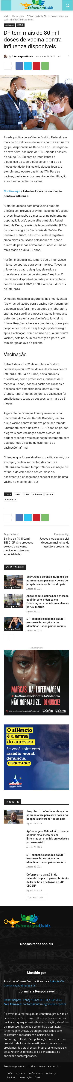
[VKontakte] (50, 955)
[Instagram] (41, 955)
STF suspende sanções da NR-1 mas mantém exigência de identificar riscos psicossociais (46, 622)
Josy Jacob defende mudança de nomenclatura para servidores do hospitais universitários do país (47, 580)
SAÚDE (20, 25)
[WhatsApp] (45, 66)
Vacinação (10, 499)
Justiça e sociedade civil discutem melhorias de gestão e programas (54, 542)
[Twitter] (28, 66)
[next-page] (12, 637)
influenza (37, 494)
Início (6, 16)
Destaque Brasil (12, 587)
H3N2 (26, 494)
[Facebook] (19, 66)
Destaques (18, 16)
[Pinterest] (36, 66)
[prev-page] (6, 637)
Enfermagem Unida (22, 56)
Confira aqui (12, 191)
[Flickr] (32, 955)
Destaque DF (11, 606)
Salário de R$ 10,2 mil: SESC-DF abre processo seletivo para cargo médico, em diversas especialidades (19, 546)
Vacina (49, 494)
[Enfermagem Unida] (6, 56)
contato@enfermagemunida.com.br (44, 1004)
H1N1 (17, 494)
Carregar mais (35, 897)
